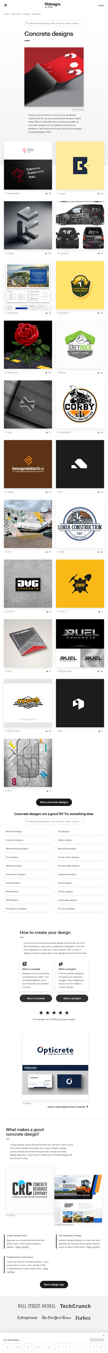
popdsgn (28, 1103)
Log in (101, 5)
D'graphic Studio (66, 671)
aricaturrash (64, 253)
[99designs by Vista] (52, 5)
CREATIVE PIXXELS (65, 1224)
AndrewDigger (13, 312)
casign (10, 432)
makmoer (11, 492)
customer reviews (66, 1019)
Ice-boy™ (11, 611)
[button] (104, 1335)
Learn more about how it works (66, 1106)
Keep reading (22, 1247)
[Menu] (5, 5)
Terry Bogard (79, 109)
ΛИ (61, 492)
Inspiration (16, 14)
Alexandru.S (64, 312)
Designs (27, 14)
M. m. (10, 551)
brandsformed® (13, 193)
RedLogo (63, 372)
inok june (11, 1215)
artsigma (63, 193)
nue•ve (62, 551)
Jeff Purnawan (13, 372)
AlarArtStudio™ (66, 432)
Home (7, 14)
